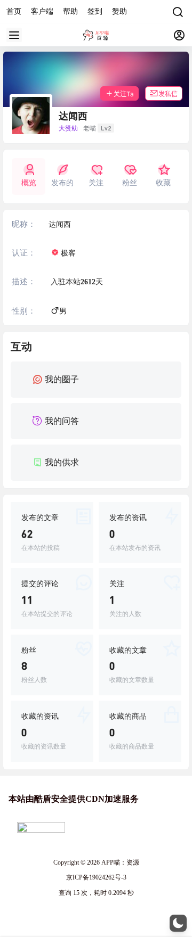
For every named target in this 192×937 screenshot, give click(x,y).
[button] (178, 923)
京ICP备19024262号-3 (96, 877)
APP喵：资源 (119, 862)
